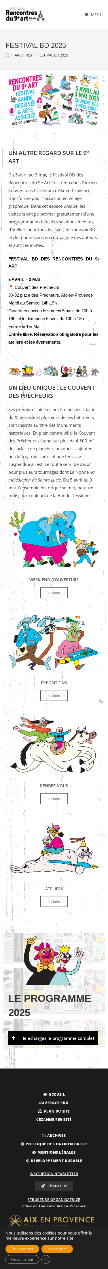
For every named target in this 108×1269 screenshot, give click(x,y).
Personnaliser (22, 1259)
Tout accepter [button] (22, 1248)
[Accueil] (7, 55)
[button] (54, 1094)
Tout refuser (57, 1248)
